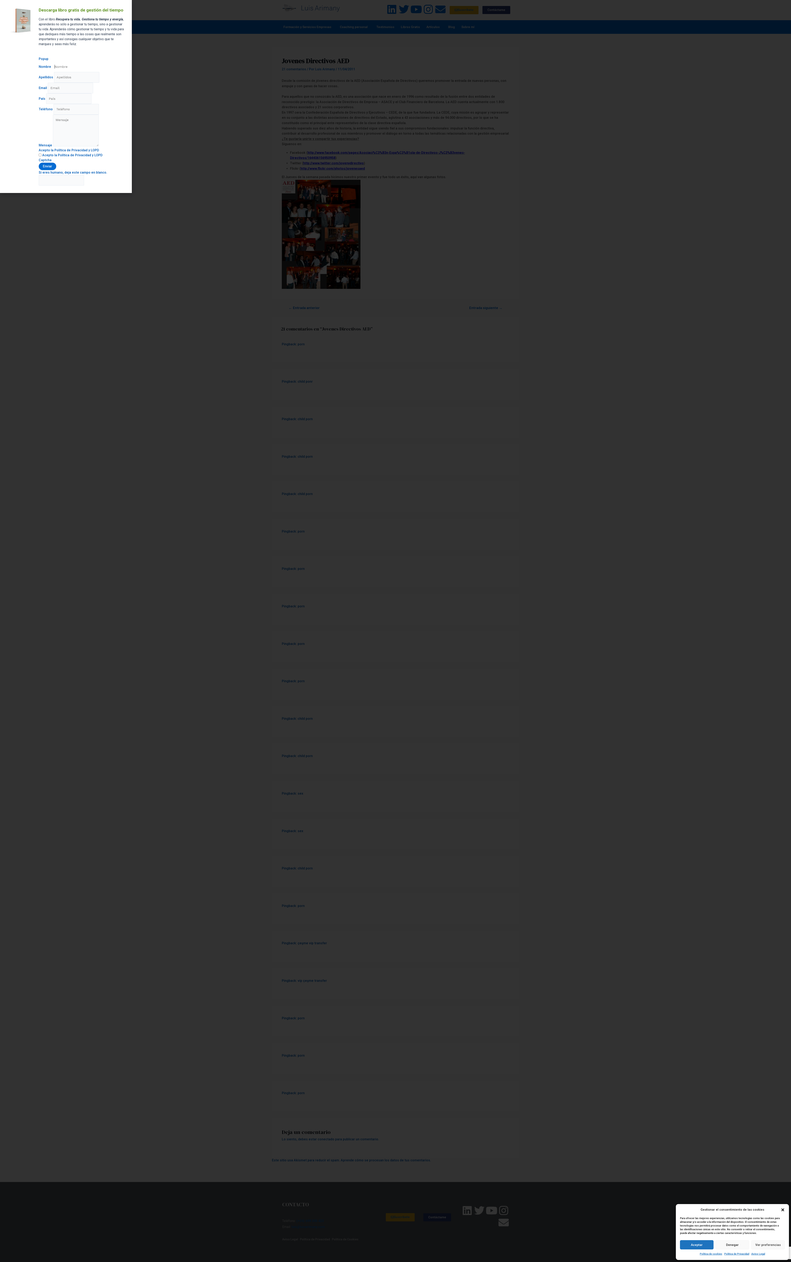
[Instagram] (428, 9)
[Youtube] (416, 9)
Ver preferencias (768, 1245)
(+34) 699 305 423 (310, 1221)
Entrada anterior (304, 308)
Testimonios (385, 27)
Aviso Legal (758, 1254)
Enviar (47, 166)
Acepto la (72, 155)
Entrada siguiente (485, 308)
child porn (305, 419)
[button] (783, 1210)
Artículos (433, 27)
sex (300, 793)
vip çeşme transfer (312, 981)
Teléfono (46, 109)
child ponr (305, 381)
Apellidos (46, 77)
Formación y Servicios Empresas (307, 27)
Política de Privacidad (736, 1254)
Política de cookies (711, 1254)
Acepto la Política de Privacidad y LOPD (69, 150)
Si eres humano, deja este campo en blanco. (73, 172)
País (42, 99)
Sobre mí (467, 27)
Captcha (45, 160)
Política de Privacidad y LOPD (80, 155)
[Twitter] (404, 9)
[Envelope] (440, 9)
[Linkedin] (392, 9)
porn (301, 344)
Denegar (732, 1245)
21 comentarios (294, 69)
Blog (451, 27)
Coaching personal (354, 27)
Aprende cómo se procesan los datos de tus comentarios (385, 1160)
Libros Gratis (410, 27)
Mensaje (46, 145)
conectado (326, 1139)
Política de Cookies (345, 1239)
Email (43, 88)
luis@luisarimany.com (308, 1227)
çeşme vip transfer (312, 943)
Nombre (45, 67)
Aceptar (697, 1245)
